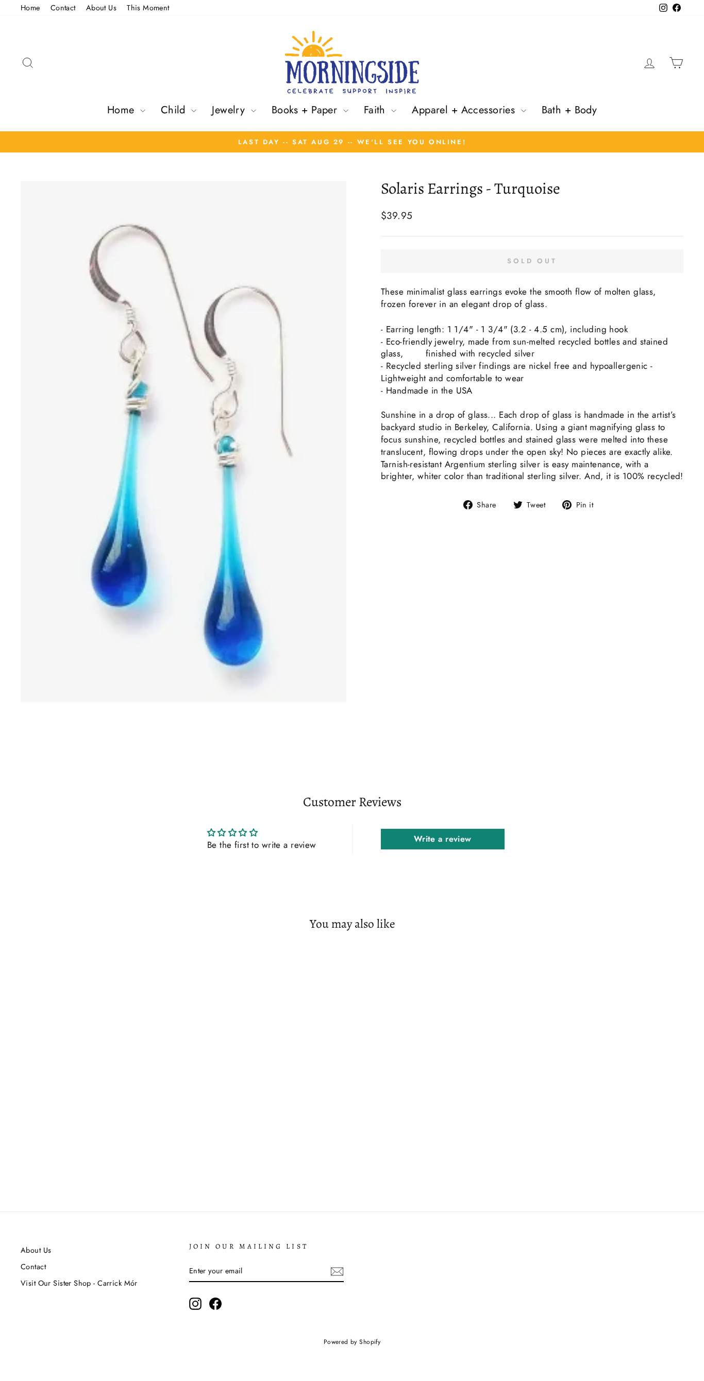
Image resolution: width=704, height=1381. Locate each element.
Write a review (443, 839)
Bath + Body (569, 110)
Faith (376, 110)
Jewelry (230, 110)
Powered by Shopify (352, 1341)
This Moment (148, 8)
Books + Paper (306, 110)
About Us (101, 8)
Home (30, 8)
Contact (63, 8)
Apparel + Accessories (465, 110)
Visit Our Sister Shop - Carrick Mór (79, 1283)
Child (175, 110)
